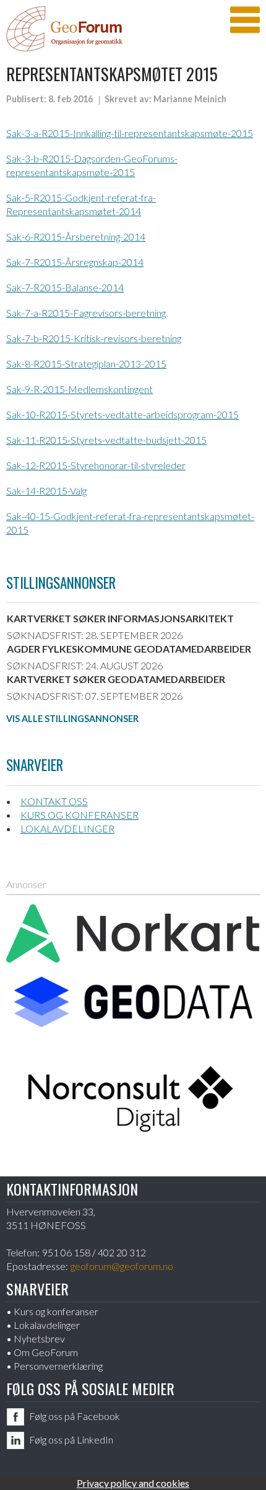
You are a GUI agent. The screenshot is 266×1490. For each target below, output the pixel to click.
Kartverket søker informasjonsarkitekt (120, 618)
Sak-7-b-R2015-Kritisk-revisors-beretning (93, 338)
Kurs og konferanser (79, 815)
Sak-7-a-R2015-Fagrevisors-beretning (86, 313)
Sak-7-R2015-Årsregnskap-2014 (75, 262)
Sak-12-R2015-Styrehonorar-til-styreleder (96, 465)
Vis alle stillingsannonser (72, 718)
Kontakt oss (54, 801)
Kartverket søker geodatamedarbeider (116, 679)
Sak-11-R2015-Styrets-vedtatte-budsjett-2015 (106, 440)
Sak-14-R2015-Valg (46, 490)
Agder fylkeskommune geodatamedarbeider (129, 649)
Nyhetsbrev (39, 1338)
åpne (245, 19)
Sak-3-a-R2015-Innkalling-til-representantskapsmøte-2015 (129, 133)
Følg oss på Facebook (74, 1416)
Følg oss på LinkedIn (71, 1439)
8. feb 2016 (70, 99)
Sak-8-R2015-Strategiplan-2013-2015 (86, 363)
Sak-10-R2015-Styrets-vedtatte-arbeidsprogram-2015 (122, 414)
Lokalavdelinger (67, 828)
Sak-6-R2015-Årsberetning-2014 (75, 236)
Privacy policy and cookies (133, 1483)
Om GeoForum (46, 1352)
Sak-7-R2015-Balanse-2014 (65, 287)
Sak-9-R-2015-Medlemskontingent (79, 389)
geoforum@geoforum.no (122, 1266)
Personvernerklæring (58, 1366)
